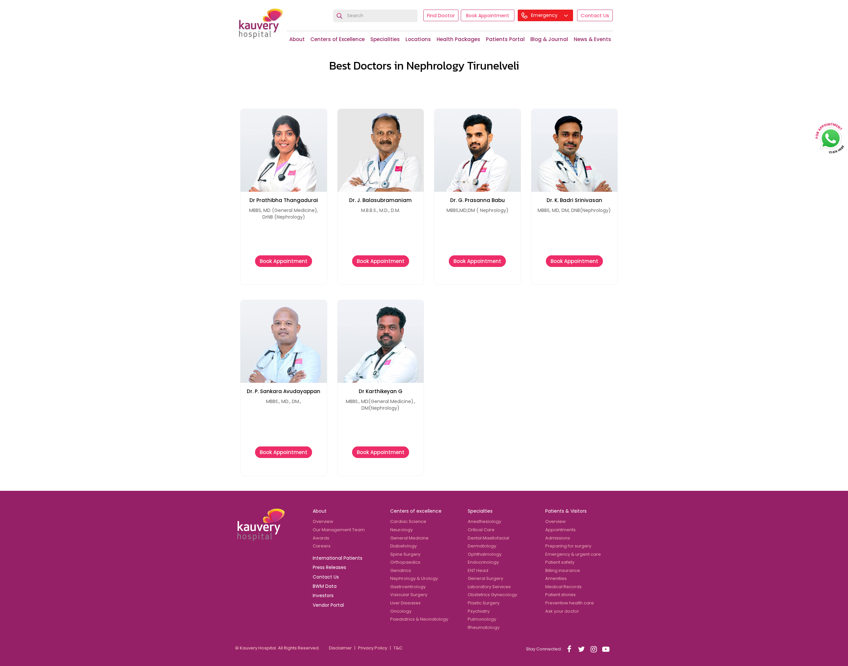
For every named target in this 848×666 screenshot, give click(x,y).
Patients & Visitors (566, 511)
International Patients (337, 558)
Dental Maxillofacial (488, 538)
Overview (323, 521)
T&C (398, 648)
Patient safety (559, 562)
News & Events (592, 39)
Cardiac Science (408, 521)
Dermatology (482, 546)
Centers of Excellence (337, 39)
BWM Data (325, 586)
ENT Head (478, 570)
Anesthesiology (484, 521)
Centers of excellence (416, 511)
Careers (322, 546)
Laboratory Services (489, 587)
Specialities (385, 39)
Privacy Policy (372, 648)
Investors (323, 595)
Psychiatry (479, 611)
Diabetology (403, 546)
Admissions (557, 538)
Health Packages (458, 39)
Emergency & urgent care (573, 554)
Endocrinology (483, 562)
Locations (418, 39)
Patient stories (560, 594)
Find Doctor (441, 15)
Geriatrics (400, 570)
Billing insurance (562, 570)
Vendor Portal (328, 605)
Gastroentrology (408, 587)
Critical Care (481, 530)
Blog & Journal (549, 39)
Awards (321, 538)
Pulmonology (482, 619)
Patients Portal (505, 39)
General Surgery (485, 578)
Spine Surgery (405, 554)
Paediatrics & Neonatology (419, 619)
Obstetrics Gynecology (492, 594)
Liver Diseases (405, 603)
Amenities (556, 578)
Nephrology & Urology (414, 578)
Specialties (480, 511)
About (297, 39)
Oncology (400, 611)
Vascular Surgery (408, 594)
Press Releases (329, 567)
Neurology (401, 530)
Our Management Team (339, 530)
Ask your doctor (562, 611)
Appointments (560, 530)
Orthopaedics (405, 562)
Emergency (545, 15)
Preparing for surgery (568, 546)
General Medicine (409, 538)
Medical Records (563, 587)
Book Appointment (487, 15)
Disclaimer (340, 648)
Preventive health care (569, 603)
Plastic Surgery (484, 603)
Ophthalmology (485, 554)
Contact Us (595, 15)
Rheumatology (484, 627)
